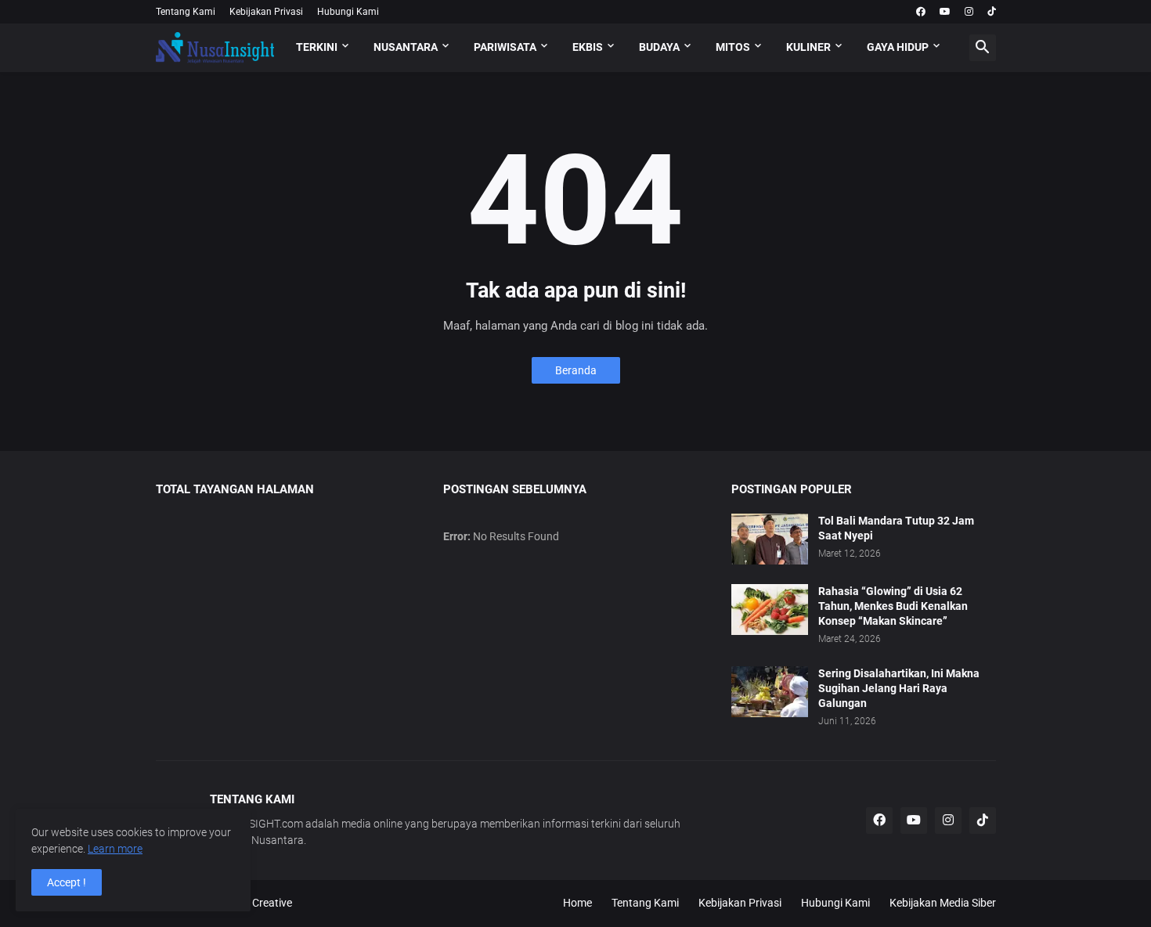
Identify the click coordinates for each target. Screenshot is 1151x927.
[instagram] (969, 11)
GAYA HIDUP (898, 47)
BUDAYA (659, 47)
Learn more (115, 848)
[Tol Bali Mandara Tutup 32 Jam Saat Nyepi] (769, 539)
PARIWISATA (505, 47)
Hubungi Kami (348, 11)
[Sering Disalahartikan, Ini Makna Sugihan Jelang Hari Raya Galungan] (769, 691)
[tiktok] (991, 11)
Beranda (576, 370)
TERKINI (316, 47)
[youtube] (945, 11)
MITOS (733, 47)
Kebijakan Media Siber (942, 902)
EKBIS (587, 47)
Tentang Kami (185, 11)
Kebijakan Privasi (266, 11)
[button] (982, 47)
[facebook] (920, 11)
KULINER (808, 47)
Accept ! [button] (66, 882)
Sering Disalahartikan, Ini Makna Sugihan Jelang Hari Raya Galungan (899, 688)
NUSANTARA (405, 47)
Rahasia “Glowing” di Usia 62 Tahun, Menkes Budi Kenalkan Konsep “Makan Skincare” (893, 606)
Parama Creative (251, 902)
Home (577, 902)
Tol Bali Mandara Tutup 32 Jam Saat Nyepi (896, 528)
